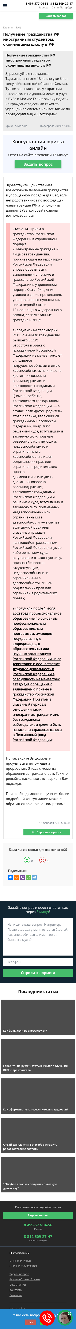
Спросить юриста (49, 832)
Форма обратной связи (25, 1279)
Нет (30, 1322)
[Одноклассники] (16, 877)
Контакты (16, 1290)
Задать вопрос (56, 16)
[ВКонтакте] (10, 877)
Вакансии (16, 1295)
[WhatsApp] (28, 877)
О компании (18, 1284)
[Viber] (22, 877)
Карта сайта (17, 1308)
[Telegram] (34, 877)
